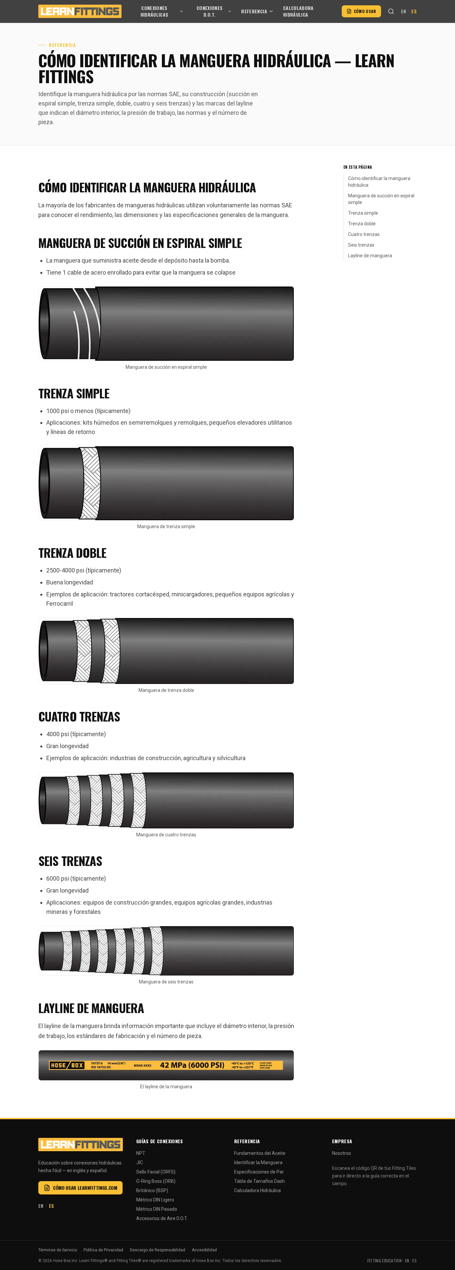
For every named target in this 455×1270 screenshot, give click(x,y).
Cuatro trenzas (364, 234)
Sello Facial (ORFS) (156, 1171)
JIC (139, 1162)
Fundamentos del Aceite (259, 1153)
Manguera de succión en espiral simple (381, 199)
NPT (140, 1153)
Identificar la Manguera (258, 1162)
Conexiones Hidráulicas (155, 11)
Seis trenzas (361, 245)
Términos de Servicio (57, 1250)
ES (414, 11)
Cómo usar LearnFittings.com (85, 1187)
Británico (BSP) (152, 1190)
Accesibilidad (204, 1250)
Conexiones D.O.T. (210, 11)
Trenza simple (363, 213)
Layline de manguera (370, 255)
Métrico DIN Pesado (156, 1209)
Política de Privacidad (103, 1250)
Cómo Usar (365, 11)
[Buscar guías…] (391, 11)
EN (403, 11)
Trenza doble (362, 223)
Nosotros (341, 1153)
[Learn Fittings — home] (80, 11)
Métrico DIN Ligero (155, 1199)
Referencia (254, 11)
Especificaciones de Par (259, 1171)
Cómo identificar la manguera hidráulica (379, 182)
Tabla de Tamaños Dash (259, 1181)
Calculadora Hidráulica (298, 11)
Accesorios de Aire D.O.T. (162, 1218)
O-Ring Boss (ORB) (156, 1181)
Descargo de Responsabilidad (157, 1250)
